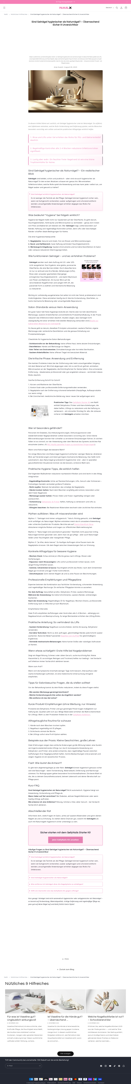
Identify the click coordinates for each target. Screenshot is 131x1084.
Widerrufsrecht (51, 1082)
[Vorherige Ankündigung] (4, 2)
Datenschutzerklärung (64, 1082)
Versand (79, 1082)
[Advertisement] (65, 41)
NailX (6, 14)
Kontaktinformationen (90, 1082)
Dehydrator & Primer (51, 502)
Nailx (32, 1082)
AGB (74, 1082)
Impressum (101, 1082)
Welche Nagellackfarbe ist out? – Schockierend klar (106, 1018)
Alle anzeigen (65, 1053)
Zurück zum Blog (66, 969)
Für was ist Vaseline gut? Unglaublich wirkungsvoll (21, 1018)
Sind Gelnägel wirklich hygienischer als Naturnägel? (53, 194)
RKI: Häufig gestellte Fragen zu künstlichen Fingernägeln (71, 444)
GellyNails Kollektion (81, 714)
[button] (4, 8)
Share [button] (67, 959)
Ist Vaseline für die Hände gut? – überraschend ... (65, 1018)
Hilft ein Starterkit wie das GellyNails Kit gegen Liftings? (55, 891)
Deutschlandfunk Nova (83, 524)
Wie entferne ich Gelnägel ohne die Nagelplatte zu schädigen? (57, 884)
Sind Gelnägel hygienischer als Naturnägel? (49, 878)
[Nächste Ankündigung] (127, 2)
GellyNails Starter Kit (81, 402)
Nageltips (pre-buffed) (70, 636)
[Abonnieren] (39, 1065)
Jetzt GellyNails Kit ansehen (65, 839)
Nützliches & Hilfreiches (19, 14)
